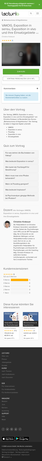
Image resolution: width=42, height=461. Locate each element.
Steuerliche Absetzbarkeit (11, 455)
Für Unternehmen (8, 386)
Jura (3, 404)
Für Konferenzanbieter (10, 393)
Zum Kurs (21, 72)
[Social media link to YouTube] (15, 429)
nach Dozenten (7, 377)
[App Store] (8, 438)
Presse (4, 359)
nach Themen (7, 371)
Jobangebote (6, 362)
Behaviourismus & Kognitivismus (15, 20)
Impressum (25, 455)
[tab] (21, 154)
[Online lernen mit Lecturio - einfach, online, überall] (10, 13)
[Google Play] (22, 438)
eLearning (5, 411)
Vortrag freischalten (21, 79)
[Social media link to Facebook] (3, 429)
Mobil (4, 420)
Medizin (4, 401)
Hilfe (3, 416)
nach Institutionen (8, 374)
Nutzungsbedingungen (27, 450)
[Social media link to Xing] (20, 429)
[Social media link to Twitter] (7, 429)
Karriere (4, 408)
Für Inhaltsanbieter (8, 389)
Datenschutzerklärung (10, 450)
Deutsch (6, 457)
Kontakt (4, 365)
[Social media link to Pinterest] (11, 429)
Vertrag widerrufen (22, 452)
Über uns (5, 356)
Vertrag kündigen (8, 452)
